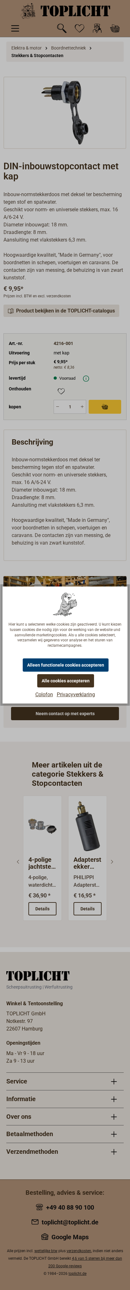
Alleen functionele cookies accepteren (65, 665)
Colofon (44, 695)
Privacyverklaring (76, 695)
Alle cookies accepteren (66, 680)
